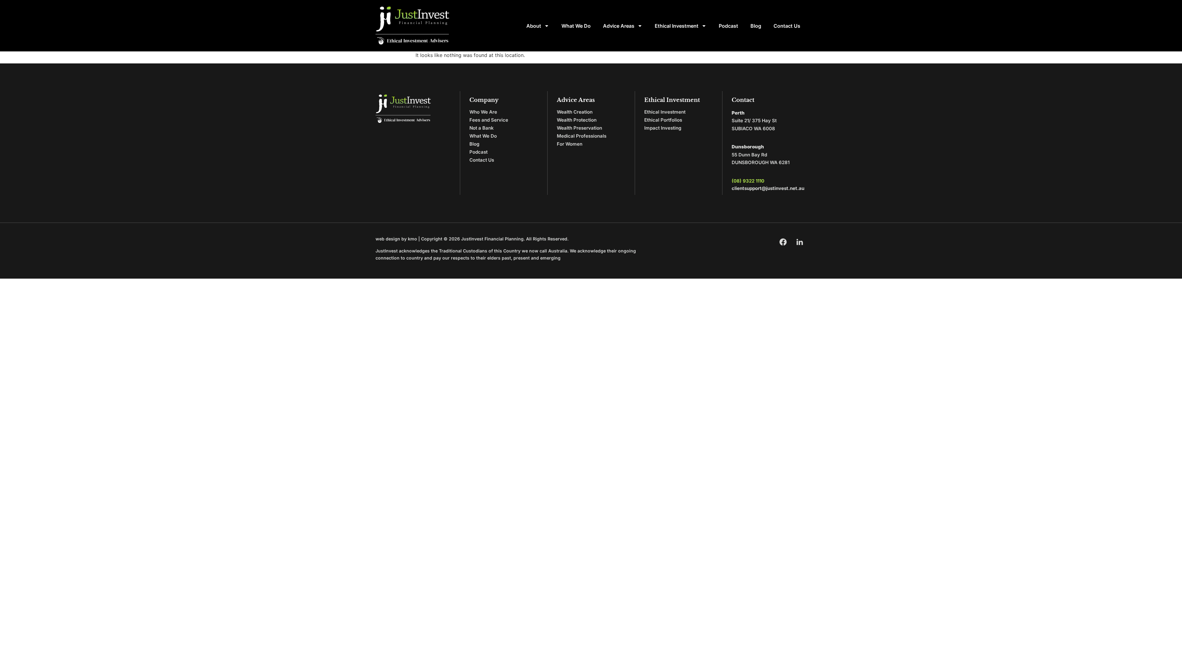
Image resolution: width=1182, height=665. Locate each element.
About (533, 26)
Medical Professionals (581, 136)
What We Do (576, 26)
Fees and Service (488, 120)
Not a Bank (481, 128)
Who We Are (483, 112)
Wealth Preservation (579, 128)
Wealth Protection (577, 120)
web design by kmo (396, 238)
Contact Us (787, 26)
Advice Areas (618, 26)
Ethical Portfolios (663, 120)
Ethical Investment (676, 26)
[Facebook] (783, 242)
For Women (569, 144)
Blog (755, 26)
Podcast (728, 26)
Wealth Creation (575, 112)
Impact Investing (662, 128)
